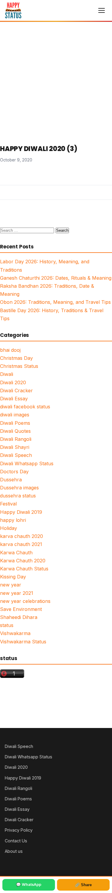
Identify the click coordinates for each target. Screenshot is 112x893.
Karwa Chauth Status (24, 569)
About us (14, 851)
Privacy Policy (19, 830)
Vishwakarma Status (23, 642)
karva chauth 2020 (21, 536)
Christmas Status (19, 366)
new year (10, 585)
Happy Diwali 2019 (21, 512)
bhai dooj (10, 350)
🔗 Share (83, 885)
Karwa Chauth (16, 553)
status (6, 625)
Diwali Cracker (16, 390)
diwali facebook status (25, 407)
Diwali (6, 374)
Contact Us (16, 840)
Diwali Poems (15, 423)
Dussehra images (19, 488)
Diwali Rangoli (15, 439)
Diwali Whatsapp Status (26, 463)
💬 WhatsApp (28, 884)
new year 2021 (16, 593)
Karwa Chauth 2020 (22, 561)
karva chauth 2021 (21, 544)
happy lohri (13, 520)
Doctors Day (14, 471)
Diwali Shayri (14, 447)
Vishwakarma (15, 633)
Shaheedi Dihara (18, 617)
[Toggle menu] (101, 10)
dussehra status (18, 496)
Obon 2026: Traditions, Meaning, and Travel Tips (55, 302)
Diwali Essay (14, 399)
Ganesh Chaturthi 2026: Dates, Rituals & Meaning (55, 278)
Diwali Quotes (15, 431)
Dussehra (11, 480)
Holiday (8, 528)
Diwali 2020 (13, 382)
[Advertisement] (56, 81)
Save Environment (21, 609)
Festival (8, 504)
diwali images (14, 415)
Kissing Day (13, 577)
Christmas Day (16, 358)
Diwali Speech (16, 455)
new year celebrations (25, 601)
